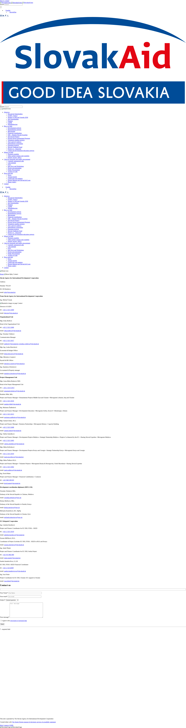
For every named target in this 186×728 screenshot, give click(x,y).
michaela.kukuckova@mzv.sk (13, 517)
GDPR (10, 123)
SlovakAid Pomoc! (13, 136)
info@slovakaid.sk (10, 292)
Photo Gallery (12, 182)
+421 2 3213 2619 (8, 531)
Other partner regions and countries (18, 156)
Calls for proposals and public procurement (17, 159)
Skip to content (4, 1)
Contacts (6, 725)
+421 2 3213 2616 (8, 401)
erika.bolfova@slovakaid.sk (12, 331)
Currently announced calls (16, 161)
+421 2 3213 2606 (8, 327)
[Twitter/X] (8, 16)
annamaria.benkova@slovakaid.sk (14, 391)
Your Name (4, 593)
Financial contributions (15, 133)
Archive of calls (12, 171)
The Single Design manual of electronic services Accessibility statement (34, 722)
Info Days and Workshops (16, 166)
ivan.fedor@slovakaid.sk (11, 581)
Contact (6, 184)
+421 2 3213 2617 (8, 340)
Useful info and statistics (15, 178)
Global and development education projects (21, 150)
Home (2, 274)
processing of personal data (18, 620)
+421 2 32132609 (8, 568)
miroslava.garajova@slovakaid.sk (14, 363)
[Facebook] (6, 16)
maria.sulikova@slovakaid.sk (13, 470)
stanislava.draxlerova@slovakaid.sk (15, 373)
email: (2, 292)
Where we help (8, 152)
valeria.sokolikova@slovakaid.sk (14, 444)
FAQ (9, 164)
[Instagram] (1, 16)
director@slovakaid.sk (11, 313)
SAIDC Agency (13, 116)
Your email (3, 596)
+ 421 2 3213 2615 (8, 388)
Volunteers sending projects (16, 140)
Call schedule (12, 163)
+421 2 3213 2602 (8, 467)
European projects (13, 145)
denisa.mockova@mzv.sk (12, 507)
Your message (4, 617)
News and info (8, 173)
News (9, 175)
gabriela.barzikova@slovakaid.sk (14, 535)
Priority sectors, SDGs (14, 157)
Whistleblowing (12, 124)
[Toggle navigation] (1, 105)
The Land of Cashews (14, 142)
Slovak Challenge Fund (15, 147)
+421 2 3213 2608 (8, 427)
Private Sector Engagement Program (19, 138)
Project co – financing (14, 149)
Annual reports (12, 177)
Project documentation (14, 168)
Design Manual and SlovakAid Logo (19, 180)
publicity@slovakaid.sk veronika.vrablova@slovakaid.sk (21, 344)
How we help (8, 126)
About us (6, 112)
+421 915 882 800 (8, 555)
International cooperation (15, 143)
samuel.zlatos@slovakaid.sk (12, 430)
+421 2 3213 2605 (8, 440)
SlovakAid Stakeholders (15, 114)
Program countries (13, 154)
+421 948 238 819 (8, 480)
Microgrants (11, 131)
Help (1, 725)
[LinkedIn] (3, 16)
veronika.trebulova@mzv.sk (12, 497)
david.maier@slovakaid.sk (12, 483)
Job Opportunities (13, 119)
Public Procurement (14, 170)
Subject (2, 600)
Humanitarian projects (14, 129)
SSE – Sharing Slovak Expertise (18, 135)
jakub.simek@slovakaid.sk (12, 558)
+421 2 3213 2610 (8, 454)
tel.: (1, 310)
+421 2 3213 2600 (8, 310)
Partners (10, 121)
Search (2, 4)
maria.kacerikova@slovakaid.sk (14, 457)
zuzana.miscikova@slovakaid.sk (14, 545)
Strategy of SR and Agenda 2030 (18, 117)
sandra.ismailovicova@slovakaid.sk (15, 571)
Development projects (14, 128)
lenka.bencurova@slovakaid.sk (13, 354)
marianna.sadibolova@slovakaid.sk (15, 417)
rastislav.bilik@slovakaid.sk (12, 404)
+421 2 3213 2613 (8, 414)
